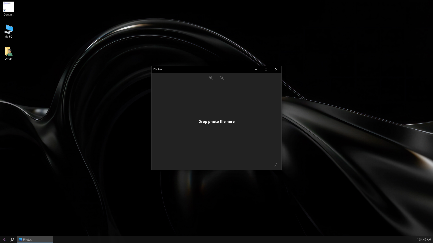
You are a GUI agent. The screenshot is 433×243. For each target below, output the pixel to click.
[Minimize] (255, 69)
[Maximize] (266, 69)
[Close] (276, 69)
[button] (4, 239)
